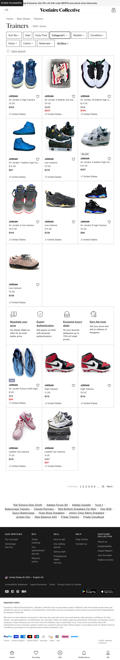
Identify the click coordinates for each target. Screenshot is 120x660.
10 (103, 486)
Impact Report (105, 550)
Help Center (82, 539)
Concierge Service (10, 545)
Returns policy (36, 560)
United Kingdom (18, 640)
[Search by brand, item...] (6, 10)
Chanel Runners (44, 509)
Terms (52, 584)
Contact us (81, 544)
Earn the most (98, 322)
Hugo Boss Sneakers (52, 513)
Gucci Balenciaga (23, 513)
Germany (44, 640)
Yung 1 (99, 505)
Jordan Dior (23, 517)
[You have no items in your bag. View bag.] (113, 10)
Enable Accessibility (11, 3)
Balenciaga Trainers (17, 509)
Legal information (38, 584)
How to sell (59, 539)
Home (9, 19)
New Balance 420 (46, 517)
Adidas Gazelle (81, 505)
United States (32, 640)
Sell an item (60, 551)
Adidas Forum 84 (57, 505)
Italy (58, 640)
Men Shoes (23, 19)
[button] (113, 10)
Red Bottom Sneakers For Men (77, 509)
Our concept (11, 539)
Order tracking (36, 541)
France (6, 640)
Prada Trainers (70, 517)
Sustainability (105, 546)
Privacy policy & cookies (69, 584)
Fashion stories (105, 559)
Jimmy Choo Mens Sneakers (86, 513)
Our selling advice (59, 545)
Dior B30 (106, 509)
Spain (52, 640)
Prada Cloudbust (93, 517)
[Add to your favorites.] (38, 96)
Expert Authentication (45, 323)
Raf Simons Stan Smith (27, 505)
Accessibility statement (16, 584)
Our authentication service (39, 550)
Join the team (105, 555)
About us (102, 541)
